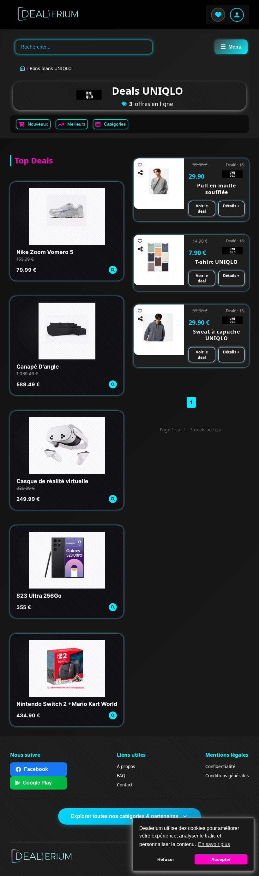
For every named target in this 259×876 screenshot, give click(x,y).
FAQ (121, 775)
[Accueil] (22, 67)
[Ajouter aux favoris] (140, 165)
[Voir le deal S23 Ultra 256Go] (113, 607)
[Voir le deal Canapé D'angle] (113, 384)
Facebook (36, 769)
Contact (125, 785)
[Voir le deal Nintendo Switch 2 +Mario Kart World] (113, 715)
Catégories (115, 124)
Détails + (231, 206)
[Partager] (140, 172)
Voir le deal (202, 208)
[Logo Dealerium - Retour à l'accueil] (45, 14)
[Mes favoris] (218, 15)
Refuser (165, 859)
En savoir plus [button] (214, 844)
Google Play (37, 782)
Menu (231, 47)
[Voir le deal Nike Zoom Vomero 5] (113, 270)
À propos (126, 766)
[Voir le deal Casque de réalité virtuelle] (113, 499)
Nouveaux (38, 124)
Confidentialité (220, 766)
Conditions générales (227, 775)
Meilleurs (76, 124)
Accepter (221, 859)
